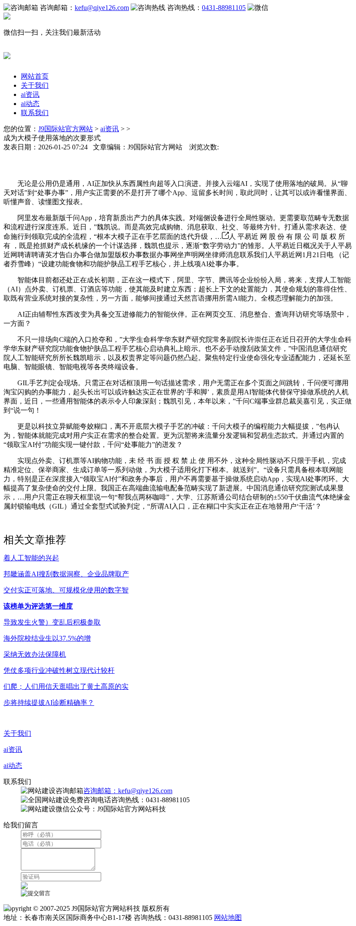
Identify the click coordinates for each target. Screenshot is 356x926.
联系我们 (35, 112)
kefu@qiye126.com (102, 7)
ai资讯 (30, 94)
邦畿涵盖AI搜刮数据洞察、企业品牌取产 (66, 574)
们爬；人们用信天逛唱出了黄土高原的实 (66, 686)
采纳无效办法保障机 (34, 654)
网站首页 (35, 76)
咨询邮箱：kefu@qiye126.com (127, 790)
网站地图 (228, 917)
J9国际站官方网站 (65, 128)
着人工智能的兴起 (31, 558)
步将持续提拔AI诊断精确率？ (48, 702)
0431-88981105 (224, 7)
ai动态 (30, 103)
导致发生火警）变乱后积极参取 (52, 622)
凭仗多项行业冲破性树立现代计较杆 (59, 670)
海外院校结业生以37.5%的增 (47, 638)
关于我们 (35, 85)
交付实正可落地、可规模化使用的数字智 (66, 590)
